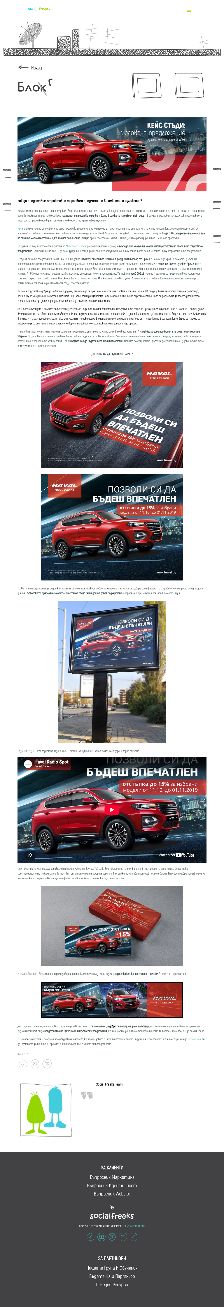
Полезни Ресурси (112, 1284)
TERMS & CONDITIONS (134, 1226)
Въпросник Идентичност (112, 1185)
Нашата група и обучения (112, 1268)
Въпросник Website (112, 1193)
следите (196, 1039)
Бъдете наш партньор (112, 1276)
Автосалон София (76, 246)
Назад (36, 67)
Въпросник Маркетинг (112, 1177)
